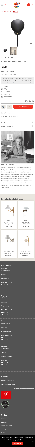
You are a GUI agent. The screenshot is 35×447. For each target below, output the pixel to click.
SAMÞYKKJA (17, 443)
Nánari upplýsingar (7, 126)
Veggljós (15, 11)
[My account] (5, 5)
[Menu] (2, 4)
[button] (31, 30)
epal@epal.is (14, 82)
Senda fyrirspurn (6, 113)
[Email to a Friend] (9, 57)
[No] (33, 441)
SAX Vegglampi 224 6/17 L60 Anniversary (9, 223)
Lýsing (3, 122)
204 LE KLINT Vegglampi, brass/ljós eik (26, 223)
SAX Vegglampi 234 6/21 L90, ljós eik (9, 252)
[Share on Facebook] (3, 57)
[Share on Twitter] (6, 57)
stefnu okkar (29, 439)
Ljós (10, 11)
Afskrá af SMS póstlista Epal (24, 388)
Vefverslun (4, 11)
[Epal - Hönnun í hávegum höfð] (17, 5)
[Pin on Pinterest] (13, 57)
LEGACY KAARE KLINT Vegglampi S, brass (26, 252)
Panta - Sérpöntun (23, 106)
